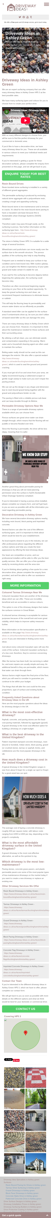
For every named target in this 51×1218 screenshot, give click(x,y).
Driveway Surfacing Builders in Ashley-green (23, 1207)
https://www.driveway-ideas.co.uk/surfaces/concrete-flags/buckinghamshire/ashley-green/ (19, 956)
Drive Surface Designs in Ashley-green (20, 1201)
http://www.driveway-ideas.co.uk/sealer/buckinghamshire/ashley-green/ (21, 361)
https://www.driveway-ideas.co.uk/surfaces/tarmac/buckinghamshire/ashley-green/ (26, 910)
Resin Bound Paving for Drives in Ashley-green (26, 1185)
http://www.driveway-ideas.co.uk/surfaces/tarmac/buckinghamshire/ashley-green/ (25, 635)
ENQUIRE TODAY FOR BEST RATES (25, 175)
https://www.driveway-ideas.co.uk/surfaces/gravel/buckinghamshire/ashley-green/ (26, 926)
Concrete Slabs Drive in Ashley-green (22, 1196)
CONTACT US (25, 1009)
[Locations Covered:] (3, 4)
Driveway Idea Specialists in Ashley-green (21, 1179)
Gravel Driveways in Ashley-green (20, 1190)
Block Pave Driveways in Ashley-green (22, 1193)
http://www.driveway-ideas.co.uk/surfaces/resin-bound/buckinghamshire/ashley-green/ (20, 233)
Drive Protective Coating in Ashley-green (21, 1209)
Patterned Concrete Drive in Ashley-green (23, 1199)
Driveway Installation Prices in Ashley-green (22, 1204)
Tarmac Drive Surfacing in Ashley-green (23, 1188)
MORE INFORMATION (25, 585)
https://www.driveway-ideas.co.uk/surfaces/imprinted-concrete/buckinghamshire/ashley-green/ (20, 972)
